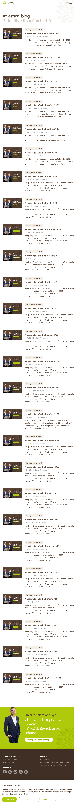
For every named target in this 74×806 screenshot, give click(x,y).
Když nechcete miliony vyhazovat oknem (54, 762)
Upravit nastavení (29, 799)
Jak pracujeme (45, 760)
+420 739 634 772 (10, 760)
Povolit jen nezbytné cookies (54, 799)
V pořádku (9, 799)
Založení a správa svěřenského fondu (53, 765)
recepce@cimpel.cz (10, 762)
